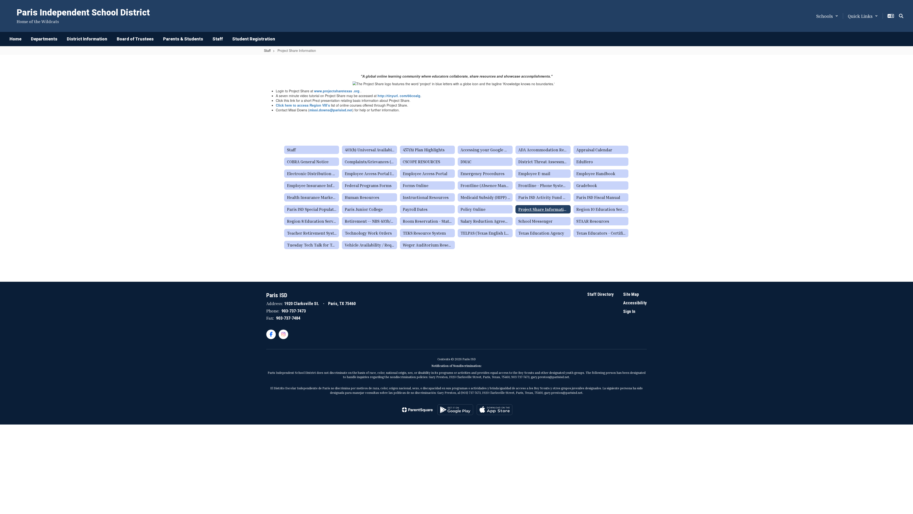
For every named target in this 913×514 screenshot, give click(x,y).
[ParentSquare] (417, 409)
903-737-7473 (294, 310)
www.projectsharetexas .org (336, 91)
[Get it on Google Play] (455, 409)
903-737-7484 (288, 318)
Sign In (629, 311)
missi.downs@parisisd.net (330, 110)
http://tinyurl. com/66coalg (399, 95)
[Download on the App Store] (494, 409)
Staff (267, 50)
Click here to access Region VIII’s (303, 105)
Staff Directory (600, 294)
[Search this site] (901, 16)
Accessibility (635, 302)
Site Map (631, 294)
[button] (827, 16)
